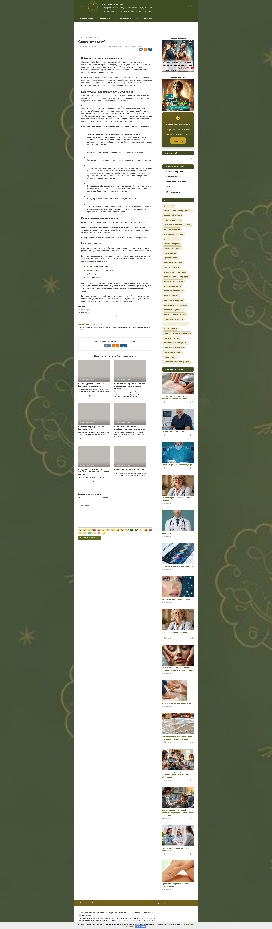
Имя (79, 498)
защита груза (170, 253)
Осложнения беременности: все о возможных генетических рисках (129, 386)
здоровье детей (171, 258)
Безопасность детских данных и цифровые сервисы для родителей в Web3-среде (176, 774)
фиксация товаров (172, 352)
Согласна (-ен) (140, 926)
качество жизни (171, 267)
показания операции (173, 300)
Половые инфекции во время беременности (92, 428)
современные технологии (176, 324)
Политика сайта (114, 903)
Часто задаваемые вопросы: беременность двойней (92, 385)
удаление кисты (171, 338)
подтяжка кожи (171, 295)
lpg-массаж (169, 206)
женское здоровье (172, 243)
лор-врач (184, 276)
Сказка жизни (112, 4)
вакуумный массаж (173, 215)
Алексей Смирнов (85, 324)
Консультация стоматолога (173, 432)
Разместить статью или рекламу (152, 903)
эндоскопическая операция (176, 361)
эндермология (170, 357)
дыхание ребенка (172, 239)
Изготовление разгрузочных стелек (176, 703)
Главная (83, 903)
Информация (149, 18)
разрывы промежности (174, 314)
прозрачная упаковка (174, 310)
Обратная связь (97, 903)
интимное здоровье (173, 262)
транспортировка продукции (177, 333)
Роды (138, 18)
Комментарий (83, 505)
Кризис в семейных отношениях (130, 469)
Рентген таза (167, 533)
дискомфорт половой (174, 234)
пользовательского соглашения (130, 921)
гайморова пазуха (172, 220)
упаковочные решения (174, 347)
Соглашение (130, 903)
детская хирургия (172, 229)
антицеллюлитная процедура (177, 210)
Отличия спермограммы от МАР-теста (177, 566)
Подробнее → (178, 141)
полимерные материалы (175, 305)
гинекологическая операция (177, 225)
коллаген (182, 272)
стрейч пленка (170, 328)
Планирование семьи (122, 18)
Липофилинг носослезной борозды (176, 599)
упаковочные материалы (175, 343)
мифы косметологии (173, 281)
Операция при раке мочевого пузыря (177, 465)
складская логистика (173, 319)
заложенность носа (173, 248)
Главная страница (87, 18)
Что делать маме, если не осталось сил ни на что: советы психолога (93, 471)
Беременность (104, 18)
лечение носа (170, 276)
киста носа (169, 272)
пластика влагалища (173, 291)
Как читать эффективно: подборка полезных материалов (130, 428)
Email (105, 498)
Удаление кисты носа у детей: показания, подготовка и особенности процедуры (177, 812)
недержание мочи (172, 286)
